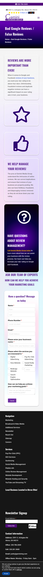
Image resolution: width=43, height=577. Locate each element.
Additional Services (12, 428)
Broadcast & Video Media (14, 424)
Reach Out (9, 435)
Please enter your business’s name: (19, 340)
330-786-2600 (22, 4)
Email (14, 330)
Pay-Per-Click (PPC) (12, 453)
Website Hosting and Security (16, 479)
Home (7, 39)
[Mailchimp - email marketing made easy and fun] (32, 528)
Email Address (10, 518)
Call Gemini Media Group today (19, 251)
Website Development (13, 475)
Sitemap (8, 438)
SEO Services (10, 457)
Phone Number (18, 320)
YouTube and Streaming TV (15, 483)
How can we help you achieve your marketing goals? (21, 385)
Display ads (9, 468)
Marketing (9, 420)
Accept (6, 573)
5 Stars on (24, 13)
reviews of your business (24, 78)
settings (19, 570)
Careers (8, 442)
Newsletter (9, 431)
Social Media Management (15, 464)
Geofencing (9, 461)
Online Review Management (16, 472)
